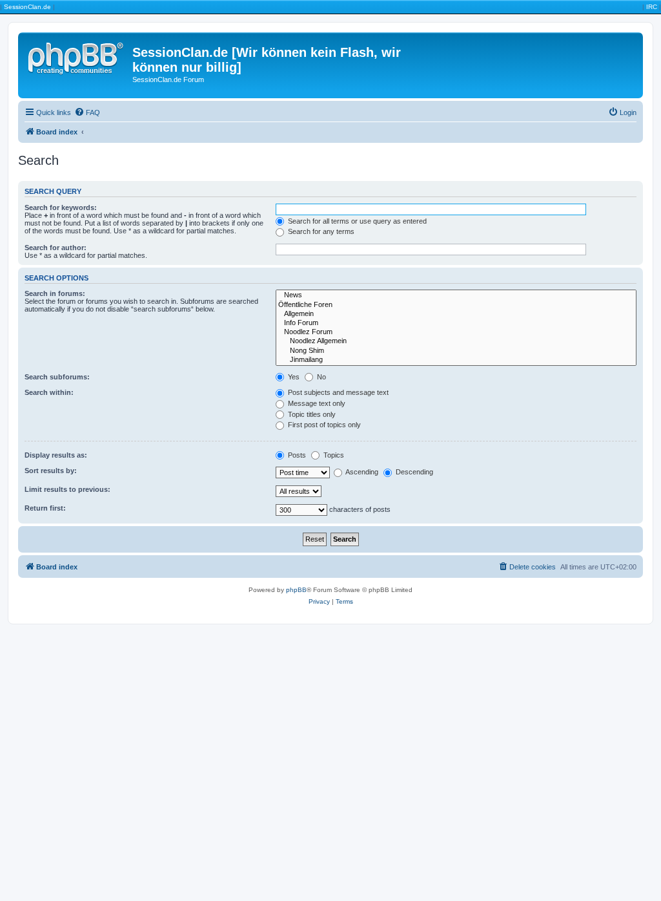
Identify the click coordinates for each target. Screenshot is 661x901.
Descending (413, 472)
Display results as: (56, 455)
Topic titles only (311, 414)
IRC (651, 6)
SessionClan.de (27, 6)
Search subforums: (57, 377)
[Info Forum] (456, 323)
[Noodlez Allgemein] (456, 341)
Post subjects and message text (337, 392)
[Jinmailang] (456, 360)
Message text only (315, 403)
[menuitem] (87, 112)
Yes (293, 377)
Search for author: (55, 247)
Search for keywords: (61, 207)
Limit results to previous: (67, 489)
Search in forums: (55, 293)
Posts (296, 455)
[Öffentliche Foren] (456, 305)
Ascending (361, 472)
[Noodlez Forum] (456, 332)
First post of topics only (323, 425)
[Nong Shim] (456, 350)
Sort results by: (51, 470)
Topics (332, 455)
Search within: (49, 392)
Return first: (45, 508)
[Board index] (76, 56)
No (320, 377)
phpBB (296, 589)
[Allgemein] (456, 314)
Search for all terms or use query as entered (356, 221)
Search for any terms (320, 231)
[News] (456, 295)
